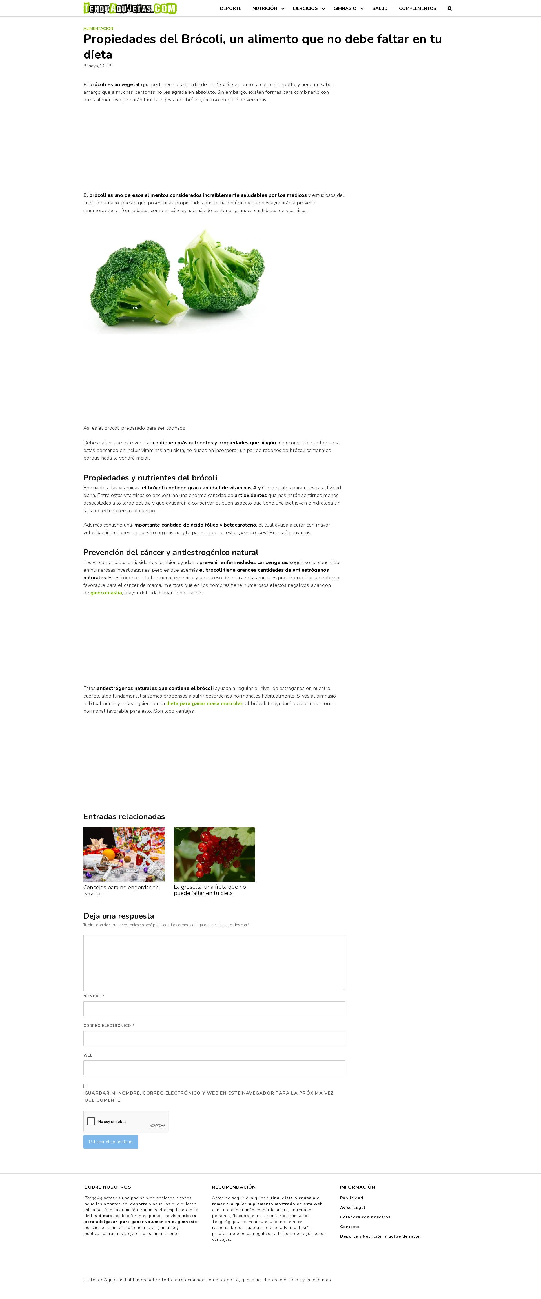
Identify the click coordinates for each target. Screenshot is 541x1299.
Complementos (417, 8)
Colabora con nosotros (365, 1217)
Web (88, 1055)
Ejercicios (305, 8)
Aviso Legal (352, 1207)
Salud (380, 8)
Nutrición (264, 8)
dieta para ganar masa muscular (204, 703)
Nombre (94, 996)
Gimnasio (345, 8)
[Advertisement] (214, 149)
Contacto (350, 1226)
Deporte (230, 8)
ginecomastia (106, 592)
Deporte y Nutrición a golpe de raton (380, 1236)
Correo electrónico (108, 1025)
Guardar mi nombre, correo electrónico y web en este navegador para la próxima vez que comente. (209, 1097)
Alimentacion (98, 28)
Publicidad (351, 1198)
